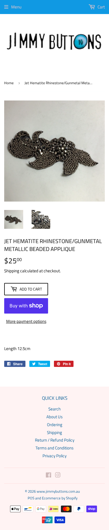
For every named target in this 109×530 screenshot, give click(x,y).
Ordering (54, 424)
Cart (101, 7)
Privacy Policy (54, 456)
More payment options (26, 321)
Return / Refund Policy (54, 440)
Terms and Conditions (54, 448)
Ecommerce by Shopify (59, 498)
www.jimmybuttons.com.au (58, 491)
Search (54, 409)
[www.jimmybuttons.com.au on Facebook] (48, 475)
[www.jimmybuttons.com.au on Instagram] (58, 475)
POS (31, 498)
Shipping (11, 271)
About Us (54, 417)
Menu (16, 7)
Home (9, 83)
